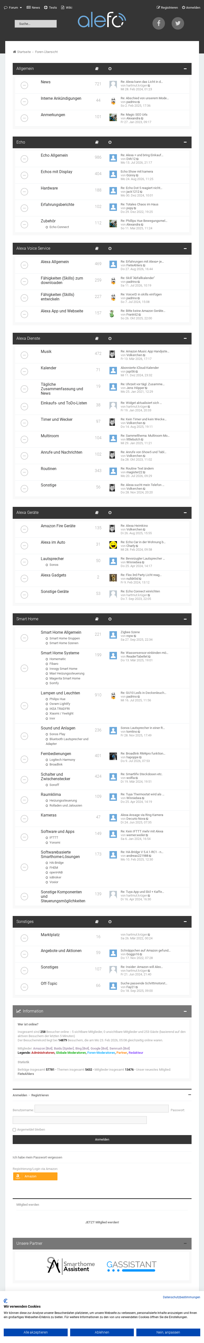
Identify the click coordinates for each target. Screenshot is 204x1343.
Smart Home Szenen (63, 643)
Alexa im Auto (53, 542)
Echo (20, 142)
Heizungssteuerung (63, 800)
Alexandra (133, 118)
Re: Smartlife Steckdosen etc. (141, 774)
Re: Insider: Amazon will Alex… (142, 967)
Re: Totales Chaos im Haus (139, 204)
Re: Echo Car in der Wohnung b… (143, 542)
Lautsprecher (52, 559)
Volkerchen (134, 355)
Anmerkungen (53, 115)
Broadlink (56, 764)
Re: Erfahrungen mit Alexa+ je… (142, 261)
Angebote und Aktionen (61, 951)
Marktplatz (50, 935)
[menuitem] (33, 7)
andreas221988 (137, 856)
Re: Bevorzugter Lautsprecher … (143, 558)
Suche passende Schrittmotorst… (144, 983)
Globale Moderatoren (71, 1053)
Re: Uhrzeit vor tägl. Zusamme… (143, 384)
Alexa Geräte (27, 512)
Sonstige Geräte (55, 591)
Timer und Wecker (56, 419)
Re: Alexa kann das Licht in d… (142, 82)
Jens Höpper (135, 388)
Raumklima (51, 794)
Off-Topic (49, 983)
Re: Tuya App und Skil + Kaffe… (142, 892)
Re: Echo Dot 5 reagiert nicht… (141, 188)
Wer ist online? (28, 1024)
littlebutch (133, 439)
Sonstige (48, 485)
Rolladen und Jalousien (65, 805)
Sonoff (54, 785)
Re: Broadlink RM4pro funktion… (143, 753)
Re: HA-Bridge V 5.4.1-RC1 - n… (142, 852)
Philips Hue (57, 699)
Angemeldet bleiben (31, 1129)
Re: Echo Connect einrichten (140, 591)
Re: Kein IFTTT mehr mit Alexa (142, 831)
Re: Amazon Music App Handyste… (145, 351)
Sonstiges (25, 921)
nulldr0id (132, 578)
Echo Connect (59, 227)
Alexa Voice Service (33, 248)
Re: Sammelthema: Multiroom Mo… (145, 435)
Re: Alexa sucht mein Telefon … (142, 485)
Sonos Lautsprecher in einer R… (143, 728)
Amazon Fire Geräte (58, 526)
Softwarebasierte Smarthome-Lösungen (60, 854)
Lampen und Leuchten (60, 693)
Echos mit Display (56, 172)
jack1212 (132, 191)
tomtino (131, 731)
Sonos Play (57, 734)
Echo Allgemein (54, 155)
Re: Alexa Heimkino (134, 526)
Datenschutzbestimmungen (181, 1297)
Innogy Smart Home (63, 669)
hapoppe (132, 757)
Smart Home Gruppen (64, 638)
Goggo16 (132, 954)
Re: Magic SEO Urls (134, 114)
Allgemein (25, 68)
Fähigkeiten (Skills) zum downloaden (62, 280)
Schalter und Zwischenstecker (55, 776)
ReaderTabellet (137, 656)
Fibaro (53, 664)
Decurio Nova (135, 818)
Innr (52, 718)
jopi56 (130, 371)
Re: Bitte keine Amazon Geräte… (143, 311)
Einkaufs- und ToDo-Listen (64, 403)
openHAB (56, 872)
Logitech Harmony (62, 760)
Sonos (53, 565)
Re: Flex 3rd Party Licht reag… (141, 575)
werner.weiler (135, 835)
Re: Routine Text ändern (137, 468)
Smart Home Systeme (60, 653)
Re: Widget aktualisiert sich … (141, 403)
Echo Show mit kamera (137, 171)
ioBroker (55, 877)
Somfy (54, 683)
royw (129, 636)
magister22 (134, 472)
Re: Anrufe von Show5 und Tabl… (143, 452)
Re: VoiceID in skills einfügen (141, 294)
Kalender (48, 368)
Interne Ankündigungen (61, 98)
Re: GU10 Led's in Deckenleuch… (143, 693)
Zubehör (48, 221)
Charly (130, 546)
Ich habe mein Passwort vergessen (37, 1157)
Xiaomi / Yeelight (61, 713)
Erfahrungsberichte (57, 204)
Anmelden (20, 1095)
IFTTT (53, 837)
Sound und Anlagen (58, 728)
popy (129, 208)
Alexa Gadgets (53, 575)
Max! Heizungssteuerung (66, 673)
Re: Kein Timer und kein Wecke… (144, 419)
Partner (121, 1053)
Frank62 (132, 314)
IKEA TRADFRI (59, 709)
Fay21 (130, 987)
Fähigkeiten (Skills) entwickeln (57, 296)
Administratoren (42, 1053)
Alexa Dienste (28, 338)
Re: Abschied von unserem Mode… (145, 98)
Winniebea (133, 562)
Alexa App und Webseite (62, 311)
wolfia (130, 778)
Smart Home (27, 619)
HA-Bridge (56, 862)
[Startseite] (102, 20)
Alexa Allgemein (55, 262)
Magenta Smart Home (64, 678)
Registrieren (40, 1095)
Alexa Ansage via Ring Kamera (142, 815)
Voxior (53, 882)
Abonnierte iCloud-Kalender (140, 368)
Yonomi (54, 842)
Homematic (57, 659)
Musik (46, 351)
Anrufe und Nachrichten (61, 452)
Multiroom (50, 436)
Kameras (48, 815)
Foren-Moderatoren (101, 1053)
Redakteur (136, 1053)
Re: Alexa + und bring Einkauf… (142, 155)
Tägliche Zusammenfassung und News (62, 389)
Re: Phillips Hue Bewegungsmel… (144, 221)
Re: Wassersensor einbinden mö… (144, 653)
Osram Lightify (59, 704)
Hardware (49, 188)
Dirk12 (131, 159)
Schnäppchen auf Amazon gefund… (146, 950)
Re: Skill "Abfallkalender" (138, 278)
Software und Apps (57, 831)
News (46, 82)
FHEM (53, 867)
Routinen (48, 469)
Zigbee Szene (130, 632)
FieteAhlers (134, 265)
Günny (130, 175)
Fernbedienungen (56, 754)
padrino (131, 102)
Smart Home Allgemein (61, 632)
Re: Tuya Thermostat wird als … (142, 794)
